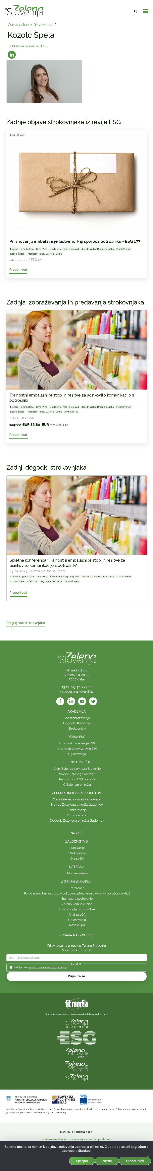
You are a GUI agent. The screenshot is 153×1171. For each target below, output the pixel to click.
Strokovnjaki (43, 24)
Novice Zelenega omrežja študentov (77, 804)
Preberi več (135, 1161)
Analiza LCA (77, 914)
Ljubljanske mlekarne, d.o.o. (28, 46)
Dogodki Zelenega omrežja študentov (77, 820)
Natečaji (76, 867)
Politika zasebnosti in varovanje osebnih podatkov (76, 1139)
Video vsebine (77, 815)
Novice (76, 833)
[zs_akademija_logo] (76, 1023)
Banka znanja (77, 810)
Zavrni (107, 1161)
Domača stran (18, 24)
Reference (77, 888)
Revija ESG (76, 737)
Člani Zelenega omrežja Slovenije (77, 768)
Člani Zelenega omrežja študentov (77, 799)
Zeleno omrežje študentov (76, 793)
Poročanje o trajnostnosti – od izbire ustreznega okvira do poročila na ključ (77, 893)
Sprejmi (82, 1161)
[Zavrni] (148, 1156)
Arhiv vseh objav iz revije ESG (77, 749)
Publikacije (77, 848)
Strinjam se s (40, 967)
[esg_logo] (76, 1038)
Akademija (77, 711)
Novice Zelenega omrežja (77, 774)
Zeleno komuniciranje (77, 904)
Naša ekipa (77, 925)
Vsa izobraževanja (77, 718)
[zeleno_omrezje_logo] (76, 1053)
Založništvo (76, 841)
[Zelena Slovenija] (24, 11)
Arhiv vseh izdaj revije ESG (77, 743)
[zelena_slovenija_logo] (76, 1078)
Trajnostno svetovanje (77, 898)
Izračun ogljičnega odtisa (77, 909)
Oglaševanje (77, 754)
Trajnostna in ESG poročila (77, 779)
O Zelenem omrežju (77, 784)
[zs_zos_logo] (76, 1066)
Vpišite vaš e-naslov (76, 950)
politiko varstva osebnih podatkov (48, 967)
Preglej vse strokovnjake (25, 623)
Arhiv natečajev (77, 873)
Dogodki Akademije (77, 723)
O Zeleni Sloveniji (76, 882)
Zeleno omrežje (76, 762)
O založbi (77, 858)
